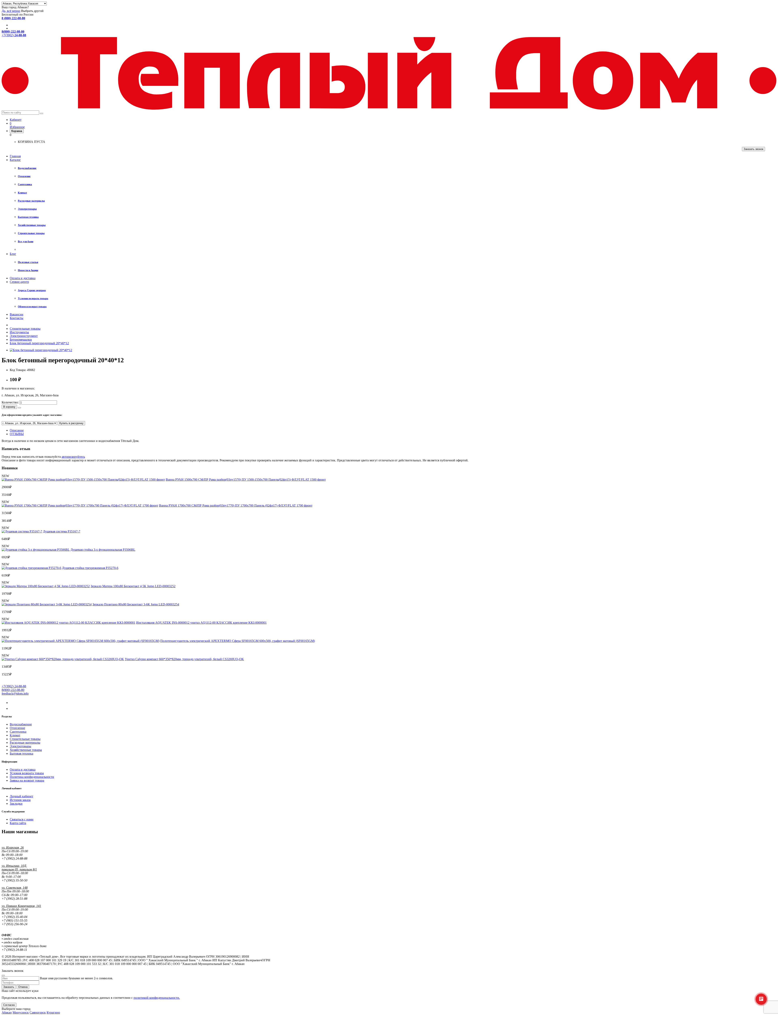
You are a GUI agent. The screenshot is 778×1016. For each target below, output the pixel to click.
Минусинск (21, 1012)
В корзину (9, 406)
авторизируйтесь (73, 456)
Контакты (16, 318)
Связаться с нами (21, 819)
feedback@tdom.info (15, 693)
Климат (15, 735)
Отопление (17, 728)
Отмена (23, 986)
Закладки (16, 803)
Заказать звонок (753, 149)
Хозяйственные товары (26, 750)
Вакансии (16, 314)
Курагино (53, 1012)
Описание (17, 430)
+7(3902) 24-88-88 (14, 686)
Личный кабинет (21, 796)
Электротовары (20, 746)
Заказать (8, 986)
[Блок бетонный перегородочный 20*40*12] (41, 350)
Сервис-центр (19, 281)
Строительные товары (25, 739)
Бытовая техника (21, 753)
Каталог (15, 159)
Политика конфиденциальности (32, 777)
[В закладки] (19, 407)
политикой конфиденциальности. (157, 997)
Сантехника (18, 731)
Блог (13, 254)
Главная (15, 156)
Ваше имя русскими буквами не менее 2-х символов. (76, 978)
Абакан (7, 1012)
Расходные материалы (25, 742)
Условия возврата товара (27, 773)
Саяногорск (38, 1012)
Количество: (10, 402)
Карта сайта (18, 823)
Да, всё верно (11, 11)
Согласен (9, 1004)
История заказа (20, 800)
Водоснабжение (21, 724)
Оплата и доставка (22, 278)
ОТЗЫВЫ (17, 434)
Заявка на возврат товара (27, 780)
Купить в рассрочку (71, 423)
